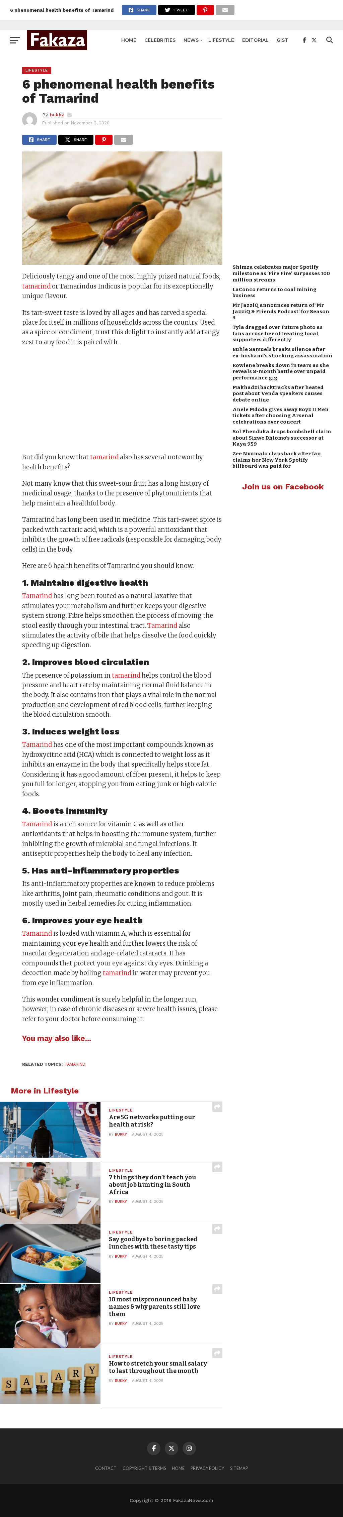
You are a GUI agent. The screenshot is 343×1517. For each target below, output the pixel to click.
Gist (282, 40)
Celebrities (160, 40)
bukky (57, 114)
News (191, 40)
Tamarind (37, 596)
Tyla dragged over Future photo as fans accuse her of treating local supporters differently (277, 333)
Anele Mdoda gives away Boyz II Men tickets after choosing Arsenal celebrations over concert (280, 415)
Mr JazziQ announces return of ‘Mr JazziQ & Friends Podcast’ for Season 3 (280, 311)
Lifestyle (221, 40)
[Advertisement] (122, 400)
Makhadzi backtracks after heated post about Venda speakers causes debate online (278, 393)
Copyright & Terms (144, 1468)
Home (128, 40)
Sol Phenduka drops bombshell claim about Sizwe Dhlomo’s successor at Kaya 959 (281, 438)
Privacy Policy (207, 1468)
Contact (106, 1468)
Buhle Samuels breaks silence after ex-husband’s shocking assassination (282, 352)
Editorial (255, 40)
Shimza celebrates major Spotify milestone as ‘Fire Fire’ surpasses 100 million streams (281, 273)
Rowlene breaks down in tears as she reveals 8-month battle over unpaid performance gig (280, 371)
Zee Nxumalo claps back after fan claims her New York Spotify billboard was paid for (276, 460)
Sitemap (239, 1468)
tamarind (36, 286)
